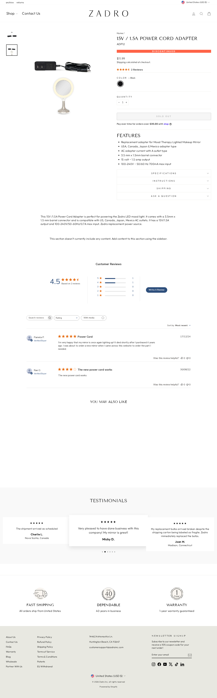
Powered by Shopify (108, 686)
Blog (8, 656)
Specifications (164, 173)
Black (120, 84)
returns (20, 2)
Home (120, 33)
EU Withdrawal (45, 666)
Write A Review (156, 289)
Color (126, 78)
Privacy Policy (44, 637)
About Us (11, 637)
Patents (41, 661)
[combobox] (66, 317)
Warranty (11, 651)
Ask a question (164, 196)
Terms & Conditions (47, 656)
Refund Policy (44, 642)
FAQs (9, 646)
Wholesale (11, 661)
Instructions (164, 181)
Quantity (125, 96)
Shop (10, 13)
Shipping (121, 62)
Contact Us (31, 13)
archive (10, 2)
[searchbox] (37, 317)
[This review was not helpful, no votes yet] (187, 358)
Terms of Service (46, 651)
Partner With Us (14, 666)
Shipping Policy (45, 646)
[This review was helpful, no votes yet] (182, 358)
